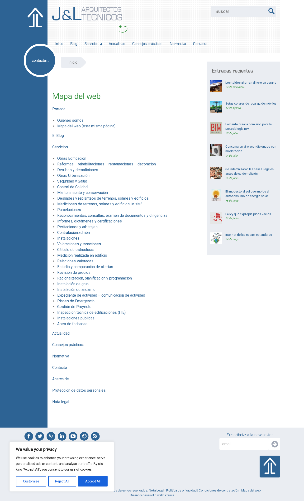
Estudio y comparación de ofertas (85, 267)
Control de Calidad (72, 187)
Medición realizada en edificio (82, 255)
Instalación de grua (73, 284)
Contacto (200, 44)
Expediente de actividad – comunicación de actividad (101, 295)
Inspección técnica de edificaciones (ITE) (91, 312)
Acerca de (60, 379)
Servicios (93, 44)
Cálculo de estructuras (75, 249)
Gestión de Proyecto (74, 306)
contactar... (40, 60)
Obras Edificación (71, 158)
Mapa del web (251, 490)
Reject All (62, 481)
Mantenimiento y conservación (82, 192)
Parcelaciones (69, 209)
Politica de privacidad (181, 490)
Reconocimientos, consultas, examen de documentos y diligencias (112, 215)
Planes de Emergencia (76, 301)
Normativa (178, 44)
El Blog (58, 135)
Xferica (169, 495)
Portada (58, 109)
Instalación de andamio (76, 289)
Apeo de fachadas (72, 324)
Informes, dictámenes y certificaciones (89, 221)
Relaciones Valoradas (75, 261)
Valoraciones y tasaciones (79, 244)
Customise (31, 481)
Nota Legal (156, 490)
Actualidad (117, 44)
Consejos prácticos (147, 44)
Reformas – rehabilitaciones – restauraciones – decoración (106, 164)
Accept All (92, 481)
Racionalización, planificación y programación (94, 278)
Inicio (59, 44)
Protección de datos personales (79, 390)
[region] (62, 466)
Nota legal (60, 402)
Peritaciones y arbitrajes (77, 227)
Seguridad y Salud (72, 181)
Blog (73, 44)
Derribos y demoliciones (77, 170)
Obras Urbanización (73, 175)
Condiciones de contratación (219, 490)
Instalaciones (68, 238)
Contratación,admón (73, 232)
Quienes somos (70, 120)
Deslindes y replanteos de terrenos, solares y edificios (103, 198)
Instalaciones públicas (76, 318)
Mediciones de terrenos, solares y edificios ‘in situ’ (99, 204)
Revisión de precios (73, 272)
